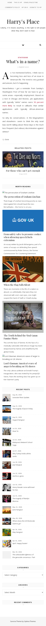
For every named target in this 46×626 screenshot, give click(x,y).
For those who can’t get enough (23, 170)
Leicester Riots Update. (21, 397)
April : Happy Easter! (20, 543)
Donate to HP (36, 7)
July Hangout (17, 465)
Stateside (23, 57)
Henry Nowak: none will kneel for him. (23, 488)
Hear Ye (15, 431)
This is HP (18, 2)
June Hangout (18, 510)
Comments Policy (12, 7)
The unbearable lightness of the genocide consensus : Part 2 (24, 556)
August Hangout (18, 420)
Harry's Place (23, 21)
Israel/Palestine (31, 2)
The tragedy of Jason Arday (23, 409)
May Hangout (17, 532)
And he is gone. (18, 476)
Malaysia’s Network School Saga (22, 443)
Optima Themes (30, 621)
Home (10, 2)
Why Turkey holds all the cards (22, 454)
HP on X (25, 7)
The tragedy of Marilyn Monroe (21, 499)
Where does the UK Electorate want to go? (24, 522)
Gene (7, 139)
